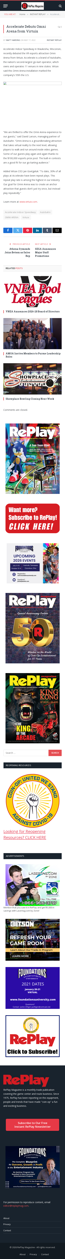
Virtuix (25, 217)
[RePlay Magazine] (32, 6)
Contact (7, 1230)
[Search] (60, 6)
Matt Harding (13, 40)
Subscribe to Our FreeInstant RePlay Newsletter (32, 1124)
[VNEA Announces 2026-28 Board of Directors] (32, 291)
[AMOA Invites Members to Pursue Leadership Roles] (32, 333)
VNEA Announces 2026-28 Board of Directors (33, 311)
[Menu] (5, 6)
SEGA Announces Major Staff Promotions (45, 252)
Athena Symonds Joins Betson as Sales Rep (17, 252)
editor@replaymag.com (15, 1205)
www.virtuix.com (28, 201)
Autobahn (45, 212)
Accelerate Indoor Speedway (20, 212)
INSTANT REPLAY (54, 40)
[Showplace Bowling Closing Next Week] (32, 378)
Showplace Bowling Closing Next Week (30, 398)
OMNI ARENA (11, 217)
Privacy (7, 1224)
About (6, 1218)
